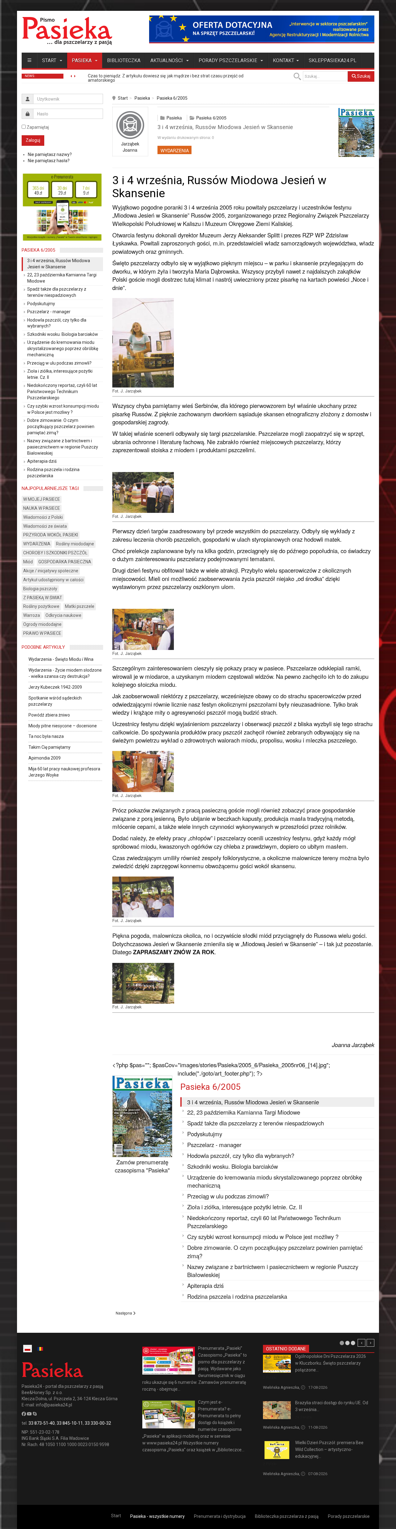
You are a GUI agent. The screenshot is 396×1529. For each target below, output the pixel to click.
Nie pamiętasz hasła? (49, 160)
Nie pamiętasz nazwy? (50, 154)
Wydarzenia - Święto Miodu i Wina (60, 659)
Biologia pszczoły (40, 588)
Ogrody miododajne (42, 624)
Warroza (31, 615)
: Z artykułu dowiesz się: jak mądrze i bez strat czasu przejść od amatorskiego (165, 78)
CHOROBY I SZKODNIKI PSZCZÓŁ (55, 552)
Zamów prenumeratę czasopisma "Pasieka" (142, 1166)
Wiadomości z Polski (43, 517)
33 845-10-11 (70, 1423)
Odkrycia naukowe (63, 615)
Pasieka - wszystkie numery (157, 1516)
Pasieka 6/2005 (172, 98)
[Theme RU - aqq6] (67, 30)
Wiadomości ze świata (45, 526)
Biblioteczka (123, 60)
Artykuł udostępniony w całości (53, 579)
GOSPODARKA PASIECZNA (64, 561)
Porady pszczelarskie (228, 60)
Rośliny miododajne (75, 543)
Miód (28, 561)
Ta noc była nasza (46, 736)
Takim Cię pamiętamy (49, 747)
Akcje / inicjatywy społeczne (50, 570)
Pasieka (82, 60)
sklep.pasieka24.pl (332, 60)
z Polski (270, 1377)
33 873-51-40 (41, 1423)
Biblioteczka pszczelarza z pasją (287, 1516)
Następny (370, 1343)
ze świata (303, 1417)
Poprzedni (361, 1343)
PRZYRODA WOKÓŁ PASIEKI (50, 534)
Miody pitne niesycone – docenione (62, 725)
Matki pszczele (79, 606)
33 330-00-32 (98, 1423)
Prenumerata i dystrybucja (220, 1516)
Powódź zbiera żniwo (49, 715)
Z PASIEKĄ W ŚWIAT (42, 597)
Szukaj (363, 76)
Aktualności (167, 60)
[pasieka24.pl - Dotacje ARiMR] (261, 29)
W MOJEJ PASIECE (41, 499)
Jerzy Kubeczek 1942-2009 (55, 687)
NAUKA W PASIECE (41, 508)
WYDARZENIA (175, 150)
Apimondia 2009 (44, 758)
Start (50, 60)
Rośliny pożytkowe (41, 606)
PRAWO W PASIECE (42, 633)
